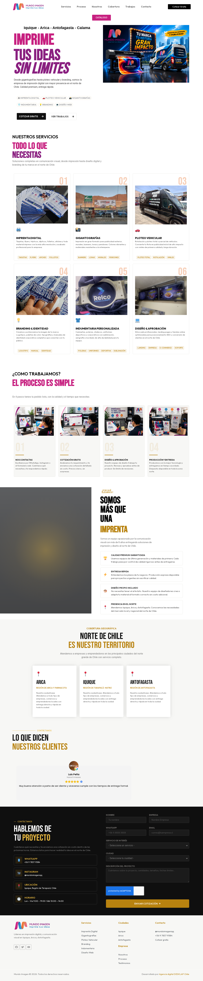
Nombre (110, 815)
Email (152, 828)
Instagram (31, 871)
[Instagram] (18, 873)
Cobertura (113, 6)
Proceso (81, 6)
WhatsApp (111, 828)
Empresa (153, 815)
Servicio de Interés (116, 841)
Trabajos (130, 6)
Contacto (146, 6)
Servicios (66, 6)
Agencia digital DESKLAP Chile (174, 974)
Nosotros (97, 6)
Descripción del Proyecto (120, 866)
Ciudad (110, 853)
